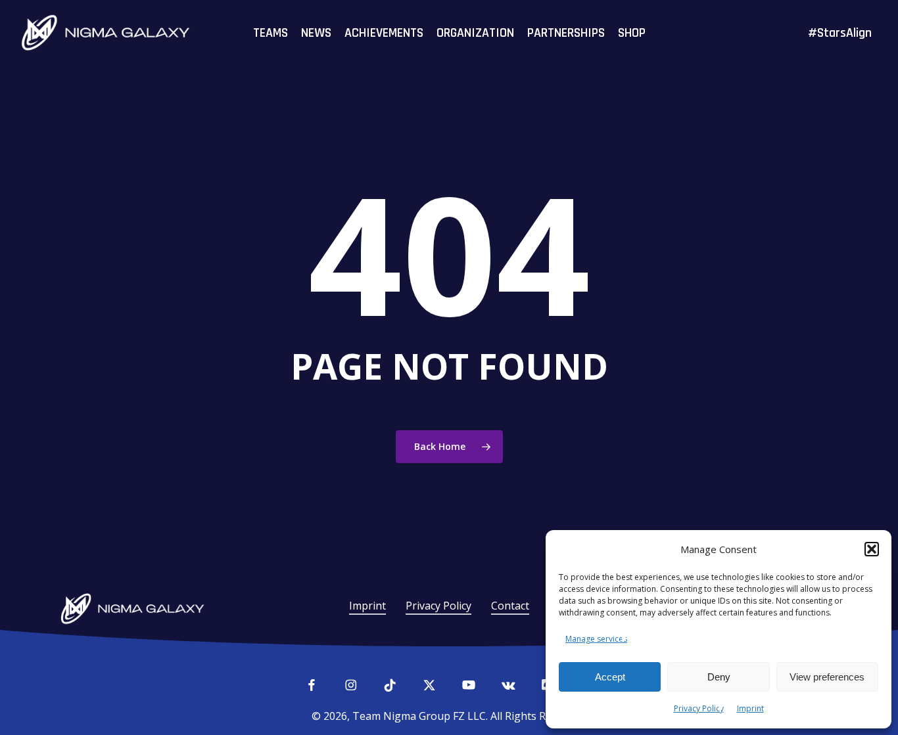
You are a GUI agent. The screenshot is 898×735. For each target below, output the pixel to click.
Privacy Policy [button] (438, 605)
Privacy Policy (699, 708)
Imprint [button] (367, 605)
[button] (871, 549)
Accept (610, 676)
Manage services (596, 638)
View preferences (827, 676)
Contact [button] (510, 605)
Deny (718, 676)
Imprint (750, 708)
